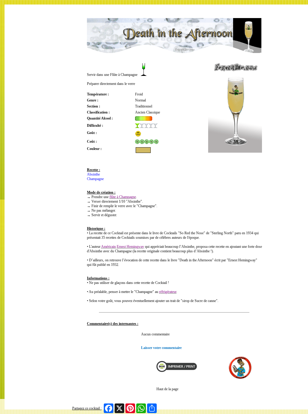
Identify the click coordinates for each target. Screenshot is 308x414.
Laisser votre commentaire (161, 348)
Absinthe (93, 174)
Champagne (95, 179)
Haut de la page (167, 389)
